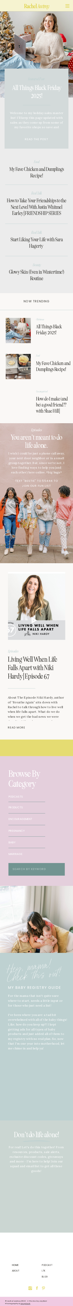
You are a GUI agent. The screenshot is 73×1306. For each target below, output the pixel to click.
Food (37, 162)
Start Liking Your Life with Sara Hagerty (37, 242)
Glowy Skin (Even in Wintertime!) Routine (36, 275)
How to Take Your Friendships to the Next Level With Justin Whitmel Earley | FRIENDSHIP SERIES (36, 207)
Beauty (37, 265)
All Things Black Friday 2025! (36, 92)
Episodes (36, 430)
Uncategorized (42, 391)
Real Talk (36, 193)
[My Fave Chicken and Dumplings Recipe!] (18, 366)
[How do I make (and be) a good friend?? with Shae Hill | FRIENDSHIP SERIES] (18, 402)
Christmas (40, 319)
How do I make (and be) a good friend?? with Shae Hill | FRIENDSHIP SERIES (52, 411)
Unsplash (25, 1304)
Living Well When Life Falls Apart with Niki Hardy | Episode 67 (32, 667)
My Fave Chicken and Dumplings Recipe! (36, 172)
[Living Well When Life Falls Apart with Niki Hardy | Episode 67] (36, 606)
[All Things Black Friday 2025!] (36, 54)
